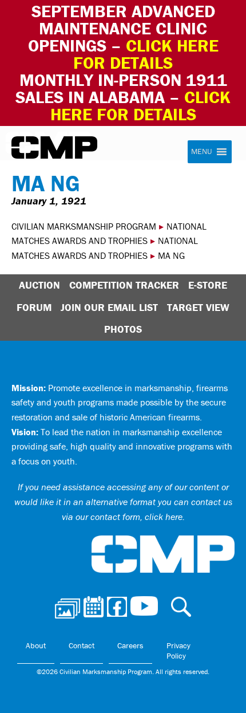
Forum (34, 307)
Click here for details (146, 54)
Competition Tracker (124, 284)
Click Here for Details (140, 105)
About (36, 645)
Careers (130, 645)
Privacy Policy (178, 650)
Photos (123, 329)
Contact (81, 645)
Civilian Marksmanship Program (54, 147)
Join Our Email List (109, 307)
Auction (39, 284)
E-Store (207, 284)
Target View (198, 307)
